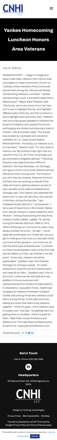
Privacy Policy (14, 416)
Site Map (45, 416)
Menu (51, 8)
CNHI (13, 9)
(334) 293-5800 (35, 359)
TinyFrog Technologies (33, 410)
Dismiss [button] (35, 436)
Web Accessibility (31, 416)
